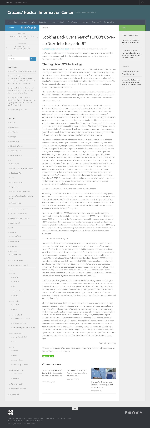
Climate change (14, 141)
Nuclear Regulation (17, 333)
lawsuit (15, 355)
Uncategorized (14, 394)
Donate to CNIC (109, 22)
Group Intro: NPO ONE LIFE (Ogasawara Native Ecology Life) (130, 42)
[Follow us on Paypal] (22, 27)
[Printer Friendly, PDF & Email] (48, 356)
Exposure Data (15, 187)
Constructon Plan (16, 173)
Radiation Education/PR (16, 260)
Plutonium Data (16, 203)
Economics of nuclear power (18, 209)
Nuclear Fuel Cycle (16, 315)
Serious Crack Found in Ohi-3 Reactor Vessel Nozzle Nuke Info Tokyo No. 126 (77, 373)
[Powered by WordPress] (15, 423)
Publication (61, 22)
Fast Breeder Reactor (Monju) (22, 318)
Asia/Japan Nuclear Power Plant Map (22, 168)
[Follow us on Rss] (35, 27)
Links (53, 22)
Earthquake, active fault (20, 337)
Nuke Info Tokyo (16, 236)
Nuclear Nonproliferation (20, 365)
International (17, 351)
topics (33, 22)
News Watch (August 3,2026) (18, 110)
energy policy (15, 301)
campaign (24, 22)
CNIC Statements (16, 255)
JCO (14, 286)
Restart (15, 309)
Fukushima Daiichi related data (20, 191)
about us (12, 122)
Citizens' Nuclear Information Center (40, 12)
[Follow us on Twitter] (32, 27)
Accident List (15, 164)
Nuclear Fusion (14, 246)
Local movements (14, 223)
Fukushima (16, 277)
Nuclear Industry (18, 360)
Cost (12, 178)
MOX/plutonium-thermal (20, 323)
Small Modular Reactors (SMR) (18, 265)
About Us (9, 3)
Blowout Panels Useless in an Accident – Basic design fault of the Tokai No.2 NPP (102, 384)
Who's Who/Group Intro (18, 389)
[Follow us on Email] (25, 27)
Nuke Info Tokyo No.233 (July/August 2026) (22, 71)
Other (12, 347)
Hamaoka (16, 282)
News (9, 22)
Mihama (15, 295)
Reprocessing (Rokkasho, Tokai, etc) (24, 328)
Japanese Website (21, 3)
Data (15, 22)
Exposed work (17, 378)
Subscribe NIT (96, 22)
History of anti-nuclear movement (19, 218)
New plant (16, 305)
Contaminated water (15, 155)
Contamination (17, 374)
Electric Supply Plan (17, 182)
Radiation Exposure (17, 370)
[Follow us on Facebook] (28, 27)
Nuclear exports (14, 242)
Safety (14, 342)
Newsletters (43, 22)
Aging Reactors (14, 127)
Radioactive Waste (16, 384)
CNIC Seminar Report (15, 146)
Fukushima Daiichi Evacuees (18, 214)
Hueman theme (31, 424)
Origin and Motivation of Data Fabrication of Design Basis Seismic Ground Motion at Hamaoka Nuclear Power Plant (21, 90)
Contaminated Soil (15, 151)
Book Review (13, 132)
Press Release (73, 22)
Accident (45, 28)
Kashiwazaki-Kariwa (19, 291)
